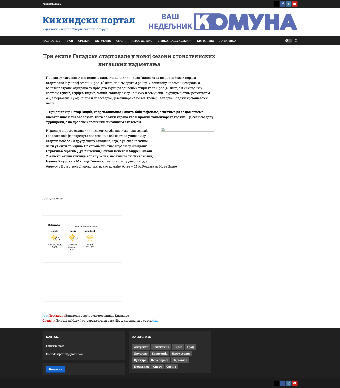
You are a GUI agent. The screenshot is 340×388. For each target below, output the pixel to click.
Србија (84, 41)
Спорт (121, 41)
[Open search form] (296, 40)
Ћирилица (205, 41)
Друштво (141, 353)
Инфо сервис (141, 41)
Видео (178, 347)
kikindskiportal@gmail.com (65, 354)
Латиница (227, 41)
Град (69, 41)
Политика (141, 366)
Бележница (161, 347)
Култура (140, 360)
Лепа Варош (159, 360)
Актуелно (103, 41)
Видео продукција (173, 41)
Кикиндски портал (88, 19)
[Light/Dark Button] (288, 41)
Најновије (51, 41)
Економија (160, 353)
